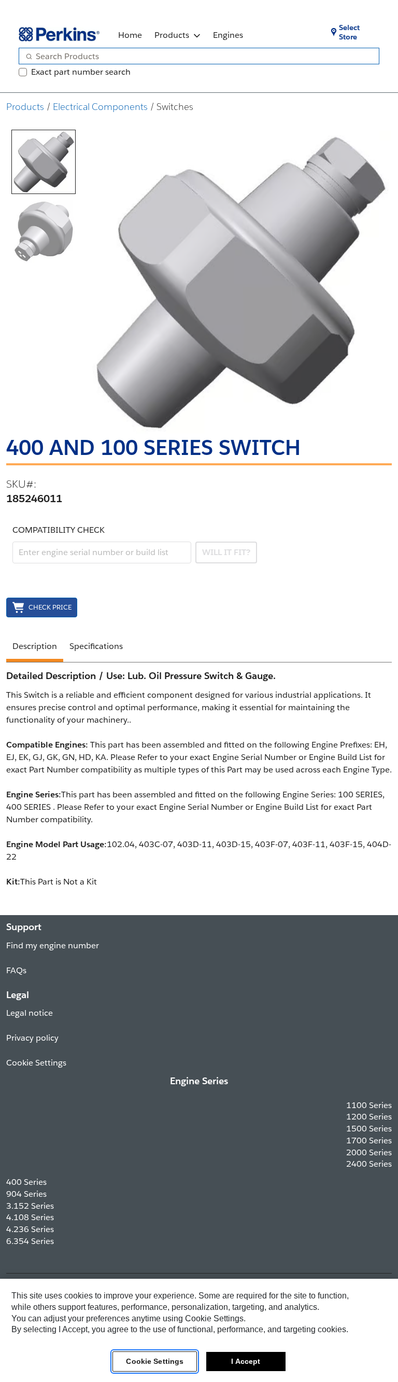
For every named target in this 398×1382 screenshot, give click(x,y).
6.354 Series (30, 1241)
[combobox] (195, 56)
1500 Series (369, 1128)
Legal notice (29, 1012)
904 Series (26, 1193)
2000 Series (369, 1152)
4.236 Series (30, 1229)
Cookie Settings (154, 1361)
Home (130, 35)
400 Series (26, 1182)
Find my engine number (52, 945)
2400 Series (369, 1163)
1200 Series (369, 1116)
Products (171, 35)
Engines (228, 35)
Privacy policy (32, 1037)
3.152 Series (30, 1205)
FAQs (16, 970)
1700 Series (369, 1140)
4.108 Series (30, 1217)
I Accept (245, 1361)
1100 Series (369, 1105)
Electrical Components (100, 107)
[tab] (43, 162)
